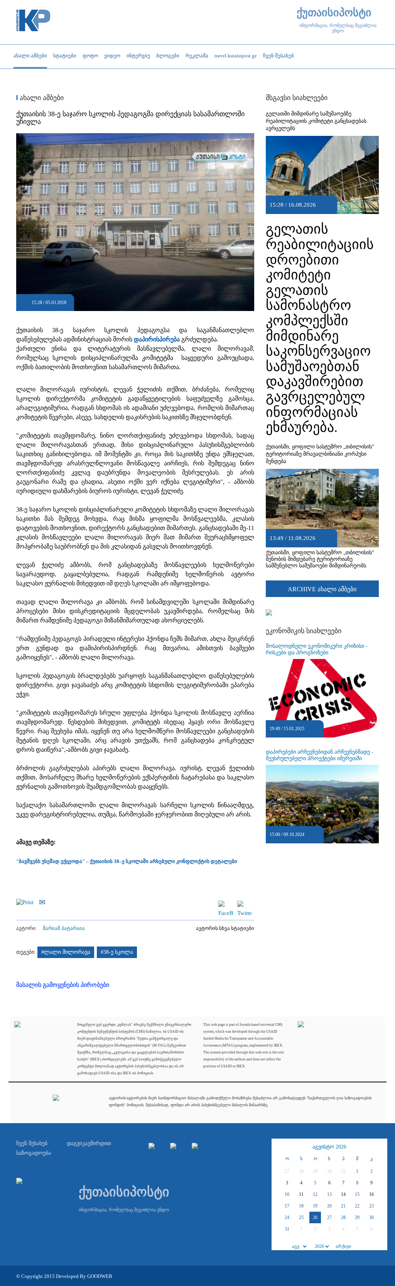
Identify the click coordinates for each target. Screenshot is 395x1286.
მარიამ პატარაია (64, 928)
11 (301, 1194)
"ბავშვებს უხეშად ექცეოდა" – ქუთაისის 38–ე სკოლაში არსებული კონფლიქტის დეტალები (126, 861)
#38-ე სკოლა (117, 952)
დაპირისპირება (157, 339)
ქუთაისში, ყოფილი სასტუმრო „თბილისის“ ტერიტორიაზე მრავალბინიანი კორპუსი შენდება (320, 454)
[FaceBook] (225, 904)
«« (278, 1147)
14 (343, 1194)
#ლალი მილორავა (65, 952)
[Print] (26, 901)
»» (380, 1147)
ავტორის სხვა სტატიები (225, 928)
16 (371, 1194)
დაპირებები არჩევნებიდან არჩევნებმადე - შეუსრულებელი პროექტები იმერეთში (319, 755)
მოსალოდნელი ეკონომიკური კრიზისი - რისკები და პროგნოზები (317, 649)
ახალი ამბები (41, 98)
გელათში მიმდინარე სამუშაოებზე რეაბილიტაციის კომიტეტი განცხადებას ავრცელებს (316, 121)
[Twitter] (244, 904)
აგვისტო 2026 (329, 1147)
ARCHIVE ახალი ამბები (322, 589)
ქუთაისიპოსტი (334, 12)
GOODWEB (99, 1276)
